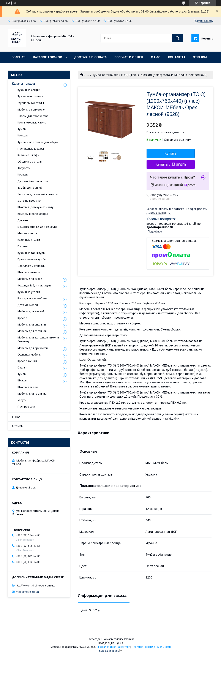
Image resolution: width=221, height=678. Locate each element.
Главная (18, 57)
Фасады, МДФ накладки (34, 285)
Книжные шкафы (28, 155)
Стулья (22, 367)
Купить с (163, 164)
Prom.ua (129, 639)
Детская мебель (28, 305)
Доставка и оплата (90, 57)
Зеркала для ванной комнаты (37, 194)
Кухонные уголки (28, 239)
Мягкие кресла (27, 233)
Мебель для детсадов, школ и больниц (38, 339)
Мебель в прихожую (31, 109)
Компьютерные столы (31, 122)
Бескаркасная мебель (32, 298)
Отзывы (200, 57)
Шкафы (22, 380)
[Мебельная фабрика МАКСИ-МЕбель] (17, 46)
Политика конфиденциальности (151, 646)
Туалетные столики (30, 96)
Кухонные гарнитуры (31, 252)
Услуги (21, 400)
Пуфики (22, 246)
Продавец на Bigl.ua (110, 643)
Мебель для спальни (31, 324)
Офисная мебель (29, 354)
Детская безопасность (32, 181)
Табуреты (23, 168)
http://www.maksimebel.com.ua (35, 585)
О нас (155, 57)
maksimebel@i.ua (27, 591)
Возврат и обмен (128, 57)
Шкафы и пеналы (28, 272)
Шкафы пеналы (27, 387)
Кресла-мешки (27, 361)
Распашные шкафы (30, 148)
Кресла (22, 318)
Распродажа (26, 406)
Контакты (176, 57)
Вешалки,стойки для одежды (37, 226)
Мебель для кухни (29, 278)
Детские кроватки (29, 200)
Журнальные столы (30, 102)
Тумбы (21, 129)
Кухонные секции (28, 90)
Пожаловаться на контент (114, 646)
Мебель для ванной (30, 311)
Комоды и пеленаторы (32, 213)
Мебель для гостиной (32, 331)
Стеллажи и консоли (31, 265)
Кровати (22, 174)
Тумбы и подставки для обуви (37, 142)
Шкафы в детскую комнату (35, 207)
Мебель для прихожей (32, 348)
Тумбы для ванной (30, 187)
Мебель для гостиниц (32, 393)
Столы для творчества (33, 116)
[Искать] (177, 38)
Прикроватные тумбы (31, 259)
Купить (170, 153)
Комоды (22, 135)
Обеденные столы (29, 161)
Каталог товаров (47, 57)
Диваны (22, 220)
